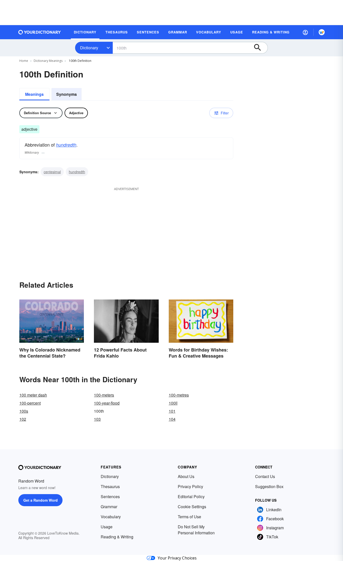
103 (97, 419)
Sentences (110, 496)
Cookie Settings (192, 506)
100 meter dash (33, 395)
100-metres (179, 395)
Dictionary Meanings (48, 61)
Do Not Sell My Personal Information (196, 530)
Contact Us (265, 476)
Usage (106, 527)
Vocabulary (111, 517)
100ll (173, 403)
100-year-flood (107, 403)
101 (172, 411)
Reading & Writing (117, 537)
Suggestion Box (269, 486)
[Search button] (259, 47)
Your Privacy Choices (177, 558)
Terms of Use (189, 517)
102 (22, 419)
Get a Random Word (40, 500)
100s (23, 411)
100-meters (104, 395)
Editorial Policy (191, 496)
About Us (186, 476)
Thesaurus (110, 486)
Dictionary (89, 48)
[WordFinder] (322, 32)
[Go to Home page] (39, 32)
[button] (305, 32)
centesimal (52, 171)
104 (172, 419)
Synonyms (66, 94)
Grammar (109, 506)
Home (23, 61)
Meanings (34, 94)
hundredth (66, 145)
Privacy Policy (190, 486)
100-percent (30, 403)
